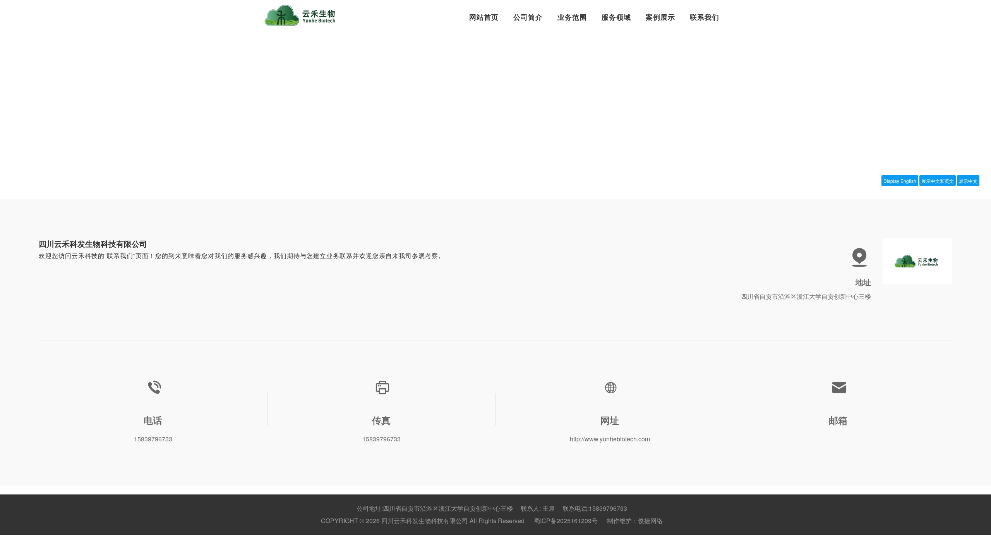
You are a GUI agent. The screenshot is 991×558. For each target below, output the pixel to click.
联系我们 (704, 17)
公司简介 (528, 17)
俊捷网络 (650, 520)
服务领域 (616, 17)
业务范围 (572, 17)
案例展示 (660, 17)
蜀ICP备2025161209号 (566, 520)
